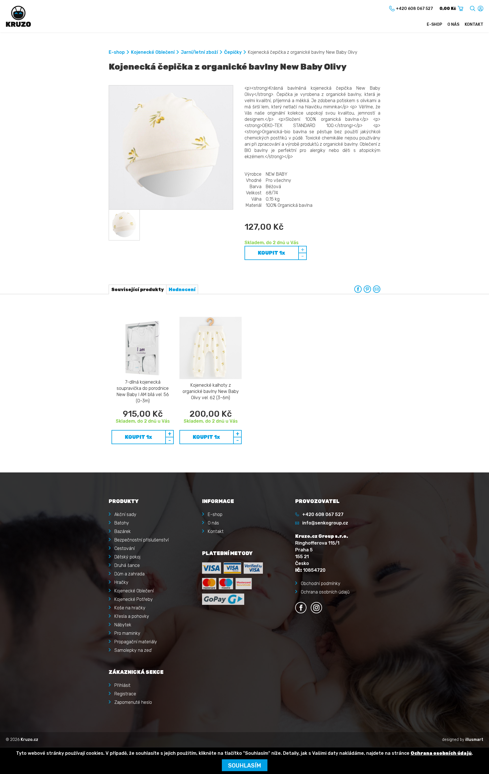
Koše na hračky (129, 607)
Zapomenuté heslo (133, 702)
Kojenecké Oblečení (153, 52)
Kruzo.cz (29, 739)
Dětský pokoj (127, 557)
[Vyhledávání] (472, 7)
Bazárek (122, 531)
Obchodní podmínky (320, 583)
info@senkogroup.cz (325, 523)
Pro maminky (127, 633)
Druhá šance (127, 565)
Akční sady (125, 514)
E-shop (434, 24)
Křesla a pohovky (131, 616)
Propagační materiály (135, 641)
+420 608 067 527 (323, 514)
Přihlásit (122, 685)
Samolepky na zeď (132, 650)
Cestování (124, 548)
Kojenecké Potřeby (133, 599)
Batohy (121, 523)
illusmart (474, 739)
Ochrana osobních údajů (325, 592)
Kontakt (474, 24)
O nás (453, 24)
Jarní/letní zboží (199, 52)
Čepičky (233, 52)
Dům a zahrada (129, 574)
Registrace (125, 693)
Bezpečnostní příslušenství (141, 540)
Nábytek (122, 624)
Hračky (121, 582)
